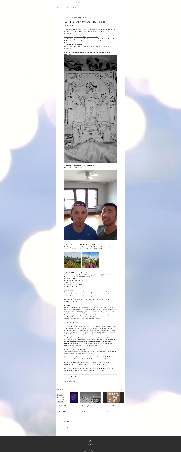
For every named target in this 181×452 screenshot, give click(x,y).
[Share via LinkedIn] (72, 377)
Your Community (76, 7)
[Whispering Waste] (90, 397)
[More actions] (116, 17)
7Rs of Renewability (110, 406)
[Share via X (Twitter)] (68, 377)
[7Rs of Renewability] (113, 397)
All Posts (59, 7)
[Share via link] (75, 377)
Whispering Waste (86, 406)
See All (122, 389)
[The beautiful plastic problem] (67, 397)
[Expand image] (72, 260)
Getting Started (67, 7)
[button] (122, 7)
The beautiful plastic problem (66, 406)
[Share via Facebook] (65, 377)
